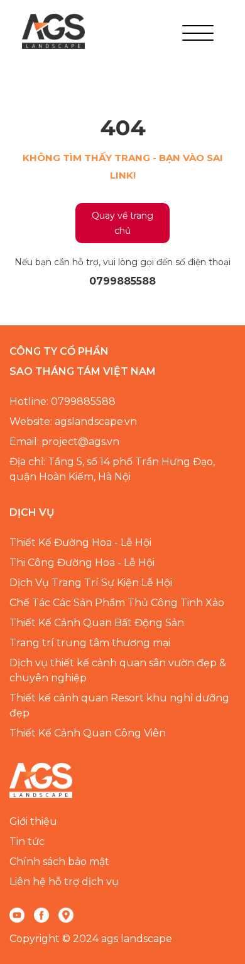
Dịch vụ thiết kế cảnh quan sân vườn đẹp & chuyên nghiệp (117, 670)
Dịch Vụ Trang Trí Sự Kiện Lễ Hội (90, 583)
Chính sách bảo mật (59, 861)
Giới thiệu (33, 821)
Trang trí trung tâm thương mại (89, 643)
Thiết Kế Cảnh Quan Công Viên (87, 733)
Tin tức (27, 841)
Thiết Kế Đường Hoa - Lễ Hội (80, 542)
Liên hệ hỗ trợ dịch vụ (64, 882)
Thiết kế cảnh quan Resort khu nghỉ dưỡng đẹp (119, 705)
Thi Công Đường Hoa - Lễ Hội (82, 562)
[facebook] (41, 914)
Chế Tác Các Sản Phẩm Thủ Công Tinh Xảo (116, 603)
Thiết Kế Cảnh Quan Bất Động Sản (96, 623)
